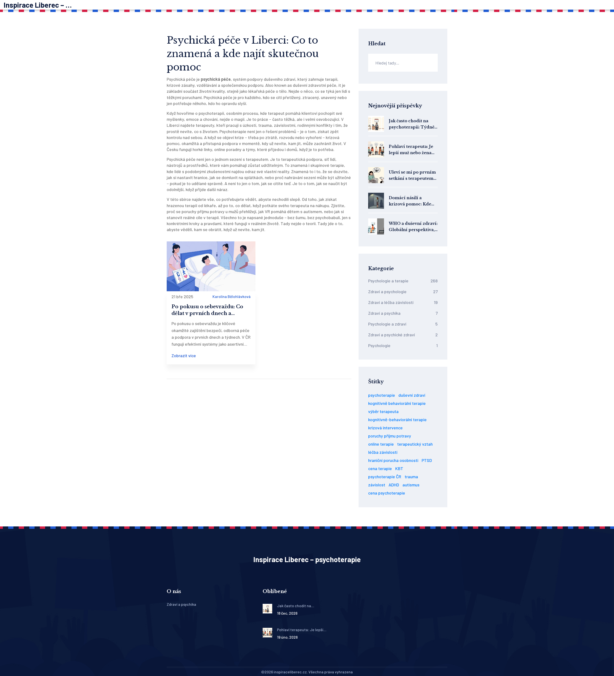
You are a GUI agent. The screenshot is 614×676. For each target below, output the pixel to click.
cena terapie (380, 468)
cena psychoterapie (386, 493)
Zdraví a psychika (403, 313)
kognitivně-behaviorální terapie (397, 419)
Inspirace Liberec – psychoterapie (40, 4)
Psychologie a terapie (403, 281)
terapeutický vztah (415, 444)
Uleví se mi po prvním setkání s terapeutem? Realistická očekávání (412, 175)
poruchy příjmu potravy (389, 436)
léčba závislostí (382, 452)
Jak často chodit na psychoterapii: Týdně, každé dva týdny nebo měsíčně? (412, 124)
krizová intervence (385, 427)
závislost (376, 485)
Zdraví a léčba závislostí (403, 302)
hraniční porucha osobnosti (393, 460)
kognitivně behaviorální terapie (397, 403)
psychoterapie (381, 395)
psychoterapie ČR (384, 476)
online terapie (381, 444)
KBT (399, 468)
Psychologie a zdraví (403, 324)
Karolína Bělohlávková (232, 296)
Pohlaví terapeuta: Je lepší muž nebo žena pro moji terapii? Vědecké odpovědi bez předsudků (412, 150)
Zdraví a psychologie (403, 291)
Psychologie (403, 345)
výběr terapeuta (383, 411)
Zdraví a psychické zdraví (403, 334)
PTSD (427, 460)
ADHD (394, 485)
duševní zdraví (411, 395)
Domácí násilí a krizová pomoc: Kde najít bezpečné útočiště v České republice (413, 201)
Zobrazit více (183, 355)
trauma (411, 476)
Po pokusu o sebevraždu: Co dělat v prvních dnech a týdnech (207, 310)
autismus (410, 485)
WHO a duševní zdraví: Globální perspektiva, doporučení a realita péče (413, 227)
